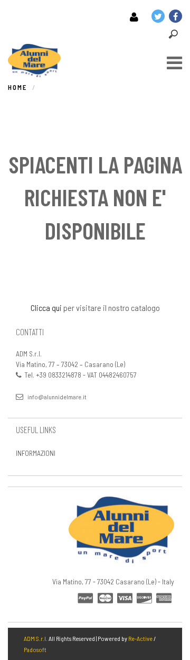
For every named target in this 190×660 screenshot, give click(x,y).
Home (17, 87)
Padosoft (35, 649)
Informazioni (35, 452)
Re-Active (140, 638)
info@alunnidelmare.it (57, 396)
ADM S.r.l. (36, 638)
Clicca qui (46, 307)
